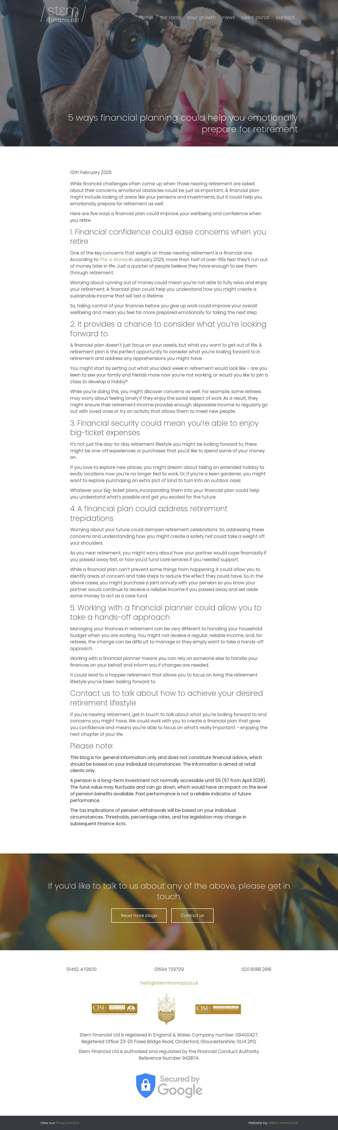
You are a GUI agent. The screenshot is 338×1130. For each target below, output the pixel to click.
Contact (285, 17)
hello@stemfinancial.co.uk (169, 983)
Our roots (170, 17)
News (228, 17)
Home (146, 17)
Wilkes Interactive (283, 1122)
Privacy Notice (67, 1122)
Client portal (255, 17)
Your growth (201, 17)
